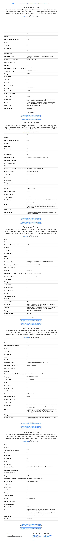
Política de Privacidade (48, 535)
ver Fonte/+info (26, 16)
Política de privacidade (30, 3)
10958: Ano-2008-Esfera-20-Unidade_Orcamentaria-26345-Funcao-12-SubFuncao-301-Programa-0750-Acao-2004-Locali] (31, 115)
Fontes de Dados (22, 3)
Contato (45, 537)
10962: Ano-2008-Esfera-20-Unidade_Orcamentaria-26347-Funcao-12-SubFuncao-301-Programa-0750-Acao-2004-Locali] (31, 223)
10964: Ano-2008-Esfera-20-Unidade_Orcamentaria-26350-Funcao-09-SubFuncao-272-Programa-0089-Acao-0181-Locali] (31, 428)
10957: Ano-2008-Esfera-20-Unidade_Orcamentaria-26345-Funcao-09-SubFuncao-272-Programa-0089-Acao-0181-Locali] (31, 113)
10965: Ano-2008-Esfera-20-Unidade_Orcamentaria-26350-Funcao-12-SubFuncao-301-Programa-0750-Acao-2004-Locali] (31, 529)
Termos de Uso (38, 3)
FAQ (48, 3)
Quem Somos (44, 3)
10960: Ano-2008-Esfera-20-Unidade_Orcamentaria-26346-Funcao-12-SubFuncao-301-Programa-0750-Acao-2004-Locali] (31, 118)
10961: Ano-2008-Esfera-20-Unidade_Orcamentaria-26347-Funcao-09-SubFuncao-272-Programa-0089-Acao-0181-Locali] (31, 119)
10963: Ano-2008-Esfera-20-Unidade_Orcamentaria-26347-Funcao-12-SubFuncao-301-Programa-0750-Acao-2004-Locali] (31, 324)
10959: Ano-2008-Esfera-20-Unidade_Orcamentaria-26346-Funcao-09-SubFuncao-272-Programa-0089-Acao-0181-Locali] (31, 116)
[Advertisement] (31, 25)
